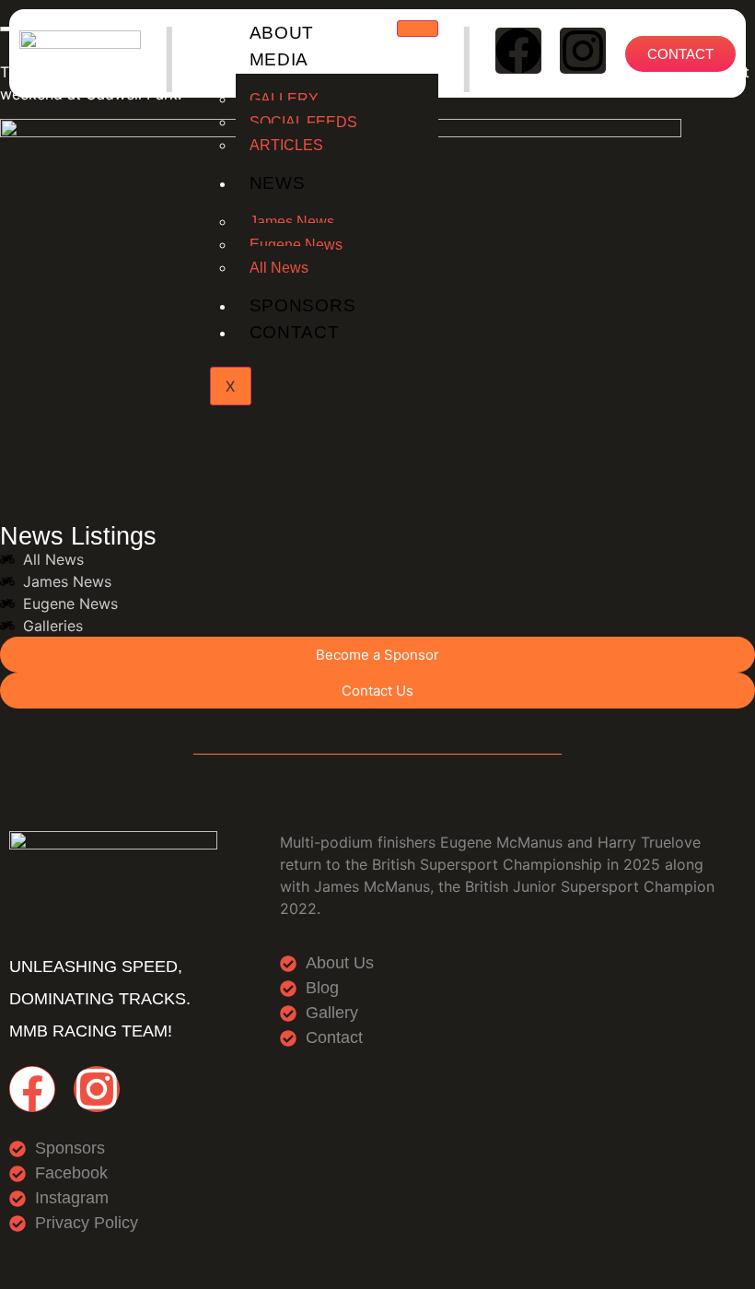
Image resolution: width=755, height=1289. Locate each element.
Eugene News (296, 244)
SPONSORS (303, 305)
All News (279, 267)
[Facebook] (518, 51)
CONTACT (295, 332)
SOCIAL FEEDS (303, 122)
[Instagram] (583, 51)
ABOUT (282, 32)
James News (292, 221)
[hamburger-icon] (417, 28)
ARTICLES (286, 145)
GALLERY (284, 99)
